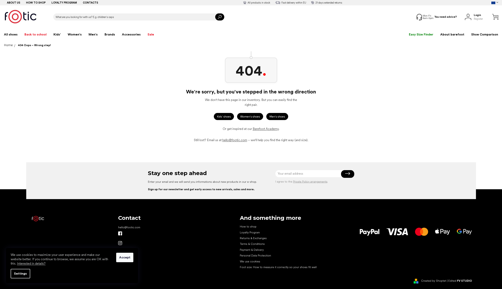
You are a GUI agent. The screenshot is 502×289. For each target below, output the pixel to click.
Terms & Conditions (252, 243)
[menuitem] (11, 34)
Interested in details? (31, 263)
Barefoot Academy (266, 129)
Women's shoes (250, 116)
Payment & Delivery (252, 249)
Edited (460, 280)
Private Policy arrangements (310, 181)
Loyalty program (64, 2)
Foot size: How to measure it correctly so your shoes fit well (278, 267)
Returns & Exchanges (253, 238)
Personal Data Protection (255, 255)
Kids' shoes (224, 116)
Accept (124, 257)
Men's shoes (277, 116)
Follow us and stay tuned (120, 233)
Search (219, 17)
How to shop (36, 2)
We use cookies (250, 261)
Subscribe (347, 173)
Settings (20, 273)
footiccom (120, 243)
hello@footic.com (234, 140)
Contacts (90, 2)
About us (13, 2)
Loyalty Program (250, 232)
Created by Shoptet (433, 280)
